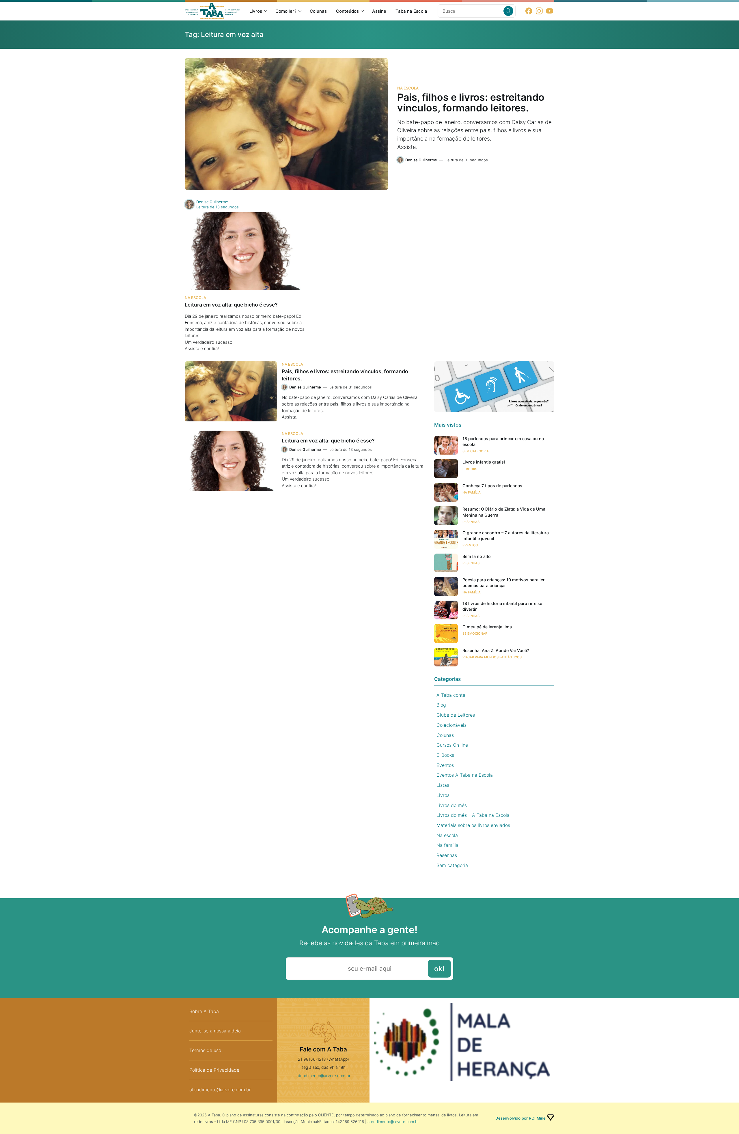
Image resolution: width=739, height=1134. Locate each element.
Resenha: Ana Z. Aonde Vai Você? (495, 650)
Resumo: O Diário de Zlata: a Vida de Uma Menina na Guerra (503, 512)
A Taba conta (450, 695)
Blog (441, 705)
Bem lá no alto (476, 556)
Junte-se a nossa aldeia (215, 1031)
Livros (255, 11)
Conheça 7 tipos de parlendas (492, 485)
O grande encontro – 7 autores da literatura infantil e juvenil (505, 535)
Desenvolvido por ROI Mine (520, 1118)
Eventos (470, 545)
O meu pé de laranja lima (487, 626)
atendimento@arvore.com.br (220, 1089)
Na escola (408, 88)
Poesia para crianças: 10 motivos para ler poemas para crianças (503, 582)
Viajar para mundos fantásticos (492, 657)
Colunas (318, 11)
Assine (379, 11)
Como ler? (285, 11)
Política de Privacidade (214, 1070)
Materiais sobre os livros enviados (473, 825)
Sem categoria (475, 451)
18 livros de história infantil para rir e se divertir (502, 606)
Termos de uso (205, 1050)
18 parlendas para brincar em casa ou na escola (503, 441)
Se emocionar (474, 634)
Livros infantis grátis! (483, 461)
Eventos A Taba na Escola (464, 775)
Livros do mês (451, 805)
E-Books (469, 469)
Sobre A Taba (204, 1011)
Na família (471, 492)
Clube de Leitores (455, 715)
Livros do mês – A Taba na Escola (473, 815)
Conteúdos (347, 11)
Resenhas (470, 522)
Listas (442, 785)
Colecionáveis (451, 725)
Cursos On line (452, 745)
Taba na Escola (411, 11)
